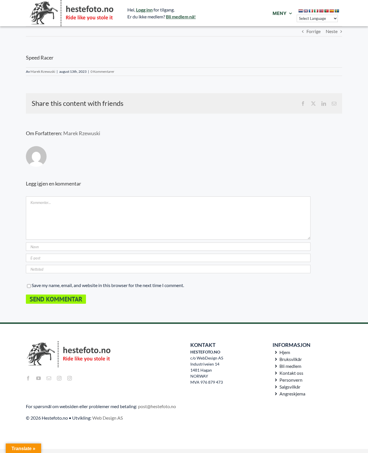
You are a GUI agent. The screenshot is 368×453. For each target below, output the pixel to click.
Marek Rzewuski (42, 71)
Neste (332, 31)
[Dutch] (300, 11)
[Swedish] (337, 11)
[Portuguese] (326, 11)
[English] (306, 11)
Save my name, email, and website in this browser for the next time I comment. (108, 285)
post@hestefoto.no (157, 406)
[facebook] (28, 378)
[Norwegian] (321, 11)
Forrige (313, 31)
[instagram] (59, 378)
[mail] (49, 378)
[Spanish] (331, 11)
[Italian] (316, 11)
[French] (311, 11)
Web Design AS (107, 417)
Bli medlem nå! (181, 16)
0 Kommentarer (102, 71)
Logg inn (144, 9)
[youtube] (38, 378)
